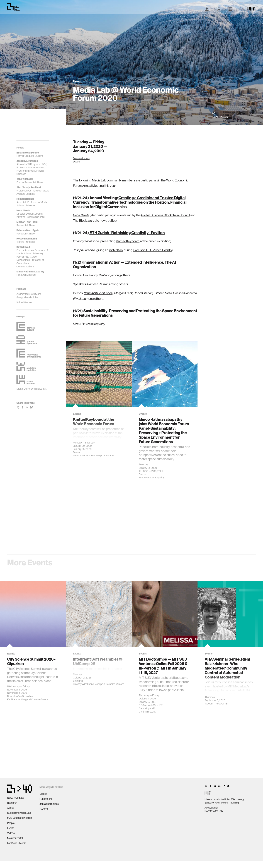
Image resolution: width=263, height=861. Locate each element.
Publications (46, 798)
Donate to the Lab (213, 811)
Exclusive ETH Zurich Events (152, 250)
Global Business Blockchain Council (165, 215)
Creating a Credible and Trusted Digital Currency (129, 200)
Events (10, 828)
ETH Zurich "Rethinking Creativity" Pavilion (127, 232)
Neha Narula (81, 215)
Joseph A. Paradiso (105, 455)
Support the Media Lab (19, 812)
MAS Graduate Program (19, 817)
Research (12, 802)
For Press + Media (16, 843)
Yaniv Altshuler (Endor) (98, 293)
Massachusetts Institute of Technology (224, 799)
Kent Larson (13, 699)
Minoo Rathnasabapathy (151, 477)
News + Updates (15, 797)
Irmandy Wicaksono (83, 455)
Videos (11, 833)
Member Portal (15, 838)
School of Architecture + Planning (221, 802)
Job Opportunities (49, 803)
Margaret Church (30, 699)
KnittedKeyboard (128, 241)
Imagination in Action (102, 262)
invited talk (116, 250)
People (10, 823)
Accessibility (211, 807)
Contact (44, 809)
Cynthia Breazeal (148, 711)
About (10, 807)
